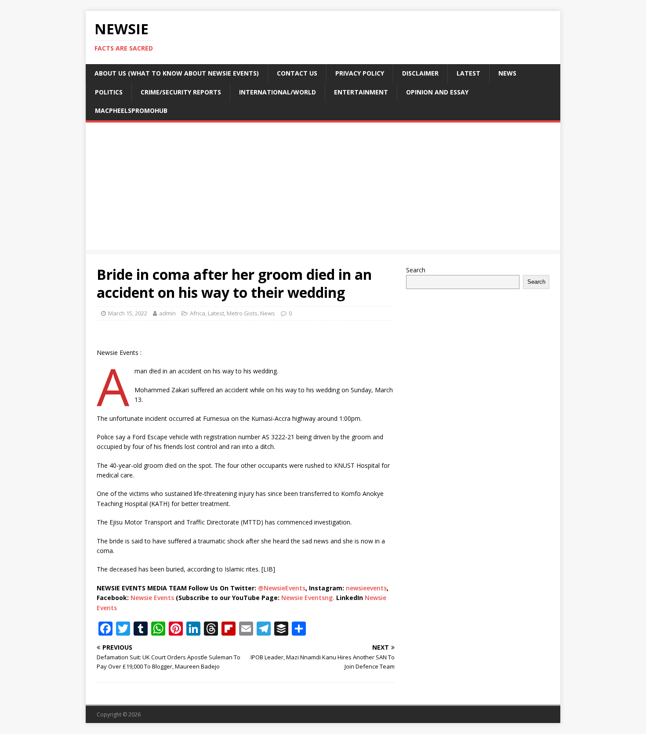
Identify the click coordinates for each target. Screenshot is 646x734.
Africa (197, 313)
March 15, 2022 (127, 313)
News (507, 73)
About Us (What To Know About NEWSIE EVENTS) (176, 73)
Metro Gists (242, 313)
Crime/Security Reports (181, 92)
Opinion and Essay (437, 92)
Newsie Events (153, 597)
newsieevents (366, 588)
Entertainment (361, 92)
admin (167, 313)
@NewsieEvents (281, 588)
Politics (109, 92)
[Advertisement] (323, 188)
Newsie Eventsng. (307, 597)
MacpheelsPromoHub (131, 110)
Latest (468, 73)
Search (415, 270)
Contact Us (297, 73)
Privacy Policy (359, 73)
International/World (277, 92)
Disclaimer (420, 73)
